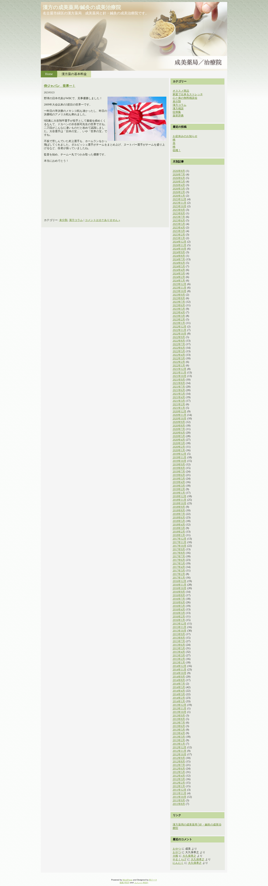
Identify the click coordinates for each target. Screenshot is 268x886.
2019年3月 (179, 485)
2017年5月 (179, 563)
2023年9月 (179, 294)
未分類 (63, 220)
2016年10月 (179, 588)
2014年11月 (179, 669)
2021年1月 (179, 407)
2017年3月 (179, 570)
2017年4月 (179, 567)
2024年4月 (179, 270)
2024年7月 (179, 259)
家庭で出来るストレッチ (188, 94)
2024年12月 (179, 241)
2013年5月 (179, 729)
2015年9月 (179, 634)
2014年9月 (179, 676)
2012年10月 (179, 754)
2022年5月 (179, 351)
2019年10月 (179, 461)
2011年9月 (179, 800)
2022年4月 (179, 354)
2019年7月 (179, 471)
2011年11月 (179, 793)
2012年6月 (179, 768)
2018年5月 (179, 521)
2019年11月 (179, 457)
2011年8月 (179, 804)
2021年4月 (179, 397)
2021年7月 (179, 386)
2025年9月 (179, 209)
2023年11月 (179, 287)
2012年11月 (179, 750)
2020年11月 (179, 415)
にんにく (178, 862)
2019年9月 (179, 464)
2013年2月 (179, 740)
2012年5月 (179, 772)
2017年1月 (179, 577)
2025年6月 (179, 220)
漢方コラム (76, 220)
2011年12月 (179, 789)
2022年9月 (179, 337)
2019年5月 (179, 478)
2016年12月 (179, 581)
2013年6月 (179, 726)
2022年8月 (179, 340)
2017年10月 (179, 545)
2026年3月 (179, 188)
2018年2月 (179, 531)
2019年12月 (179, 453)
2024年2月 (179, 277)
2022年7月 (179, 344)
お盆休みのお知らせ (185, 136)
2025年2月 (179, 234)
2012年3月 (179, 779)
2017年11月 (179, 542)
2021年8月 (179, 383)
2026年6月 (179, 178)
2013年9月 (179, 715)
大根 (175, 855)
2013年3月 (179, 736)
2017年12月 (179, 538)
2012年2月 (179, 782)
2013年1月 (179, 743)
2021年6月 (179, 390)
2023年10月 (179, 291)
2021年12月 (179, 369)
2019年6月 (179, 475)
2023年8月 (179, 298)
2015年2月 (179, 659)
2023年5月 (179, 308)
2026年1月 (179, 195)
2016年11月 (179, 584)
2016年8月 (179, 595)
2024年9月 (179, 252)
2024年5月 (179, 266)
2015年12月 (179, 623)
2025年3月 (179, 231)
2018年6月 (179, 517)
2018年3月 (179, 528)
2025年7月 (179, 217)
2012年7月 (179, 765)
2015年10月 (179, 630)
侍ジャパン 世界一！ (59, 86)
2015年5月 (179, 648)
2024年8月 (179, 255)
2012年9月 (179, 758)
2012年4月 (179, 775)
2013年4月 (179, 733)
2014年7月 (179, 683)
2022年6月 (179, 347)
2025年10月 (179, 206)
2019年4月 (179, 482)
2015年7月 (179, 641)
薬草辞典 (178, 115)
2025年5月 (179, 224)
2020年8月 (179, 425)
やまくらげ (179, 859)
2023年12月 (179, 284)
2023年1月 (179, 323)
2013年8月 (179, 719)
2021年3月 (179, 400)
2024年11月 (179, 245)
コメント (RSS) (141, 882)
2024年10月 (179, 248)
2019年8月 (179, 468)
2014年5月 (179, 687)
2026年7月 (179, 174)
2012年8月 (179, 761)
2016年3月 (179, 613)
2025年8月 (179, 213)
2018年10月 (179, 503)
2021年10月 (179, 376)
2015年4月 (179, 651)
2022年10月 (179, 333)
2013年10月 (179, 712)
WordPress (127, 880)
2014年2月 (179, 697)
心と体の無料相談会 (185, 97)
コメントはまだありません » (102, 220)
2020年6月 (179, 432)
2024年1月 (179, 280)
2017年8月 (179, 552)
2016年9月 (179, 591)
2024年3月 (179, 273)
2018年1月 (179, 535)
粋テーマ (153, 880)
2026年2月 (179, 192)
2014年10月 (179, 673)
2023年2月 (179, 319)
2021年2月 (179, 404)
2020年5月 (179, 436)
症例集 (177, 112)
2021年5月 (179, 393)
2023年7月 (179, 301)
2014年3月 (179, 694)
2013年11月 (179, 708)
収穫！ (177, 150)
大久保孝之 (189, 855)
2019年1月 (179, 492)
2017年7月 (179, 556)
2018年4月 (179, 524)
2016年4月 (179, 609)
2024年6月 (179, 262)
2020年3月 (179, 443)
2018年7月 (179, 514)
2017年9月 (179, 549)
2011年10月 (179, 796)
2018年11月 (179, 499)
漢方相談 (178, 108)
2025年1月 (179, 238)
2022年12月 (179, 326)
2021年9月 (179, 379)
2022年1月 (179, 365)
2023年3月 (179, 316)
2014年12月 (179, 666)
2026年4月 (179, 185)
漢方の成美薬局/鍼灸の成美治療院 (82, 7)
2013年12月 (179, 704)
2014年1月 (179, 701)
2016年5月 (179, 605)
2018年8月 (179, 510)
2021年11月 (179, 372)
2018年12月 (179, 496)
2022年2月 (179, 361)
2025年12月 (179, 199)
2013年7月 (179, 722)
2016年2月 (179, 616)
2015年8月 (179, 637)
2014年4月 (179, 690)
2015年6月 (179, 644)
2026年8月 (179, 171)
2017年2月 (179, 574)
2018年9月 (179, 506)
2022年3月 (179, 358)
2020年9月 (179, 422)
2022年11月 (179, 330)
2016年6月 (179, 602)
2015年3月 (179, 655)
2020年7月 (179, 429)
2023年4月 (179, 312)
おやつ (177, 848)
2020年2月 (179, 446)
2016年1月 (179, 620)
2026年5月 (179, 181)
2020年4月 (179, 439)
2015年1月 (179, 662)
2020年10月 (179, 418)
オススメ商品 (181, 90)
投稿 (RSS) (124, 882)
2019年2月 (179, 489)
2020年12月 (179, 411)
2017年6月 (179, 560)
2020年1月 (179, 450)
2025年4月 (179, 227)
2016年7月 (179, 598)
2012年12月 (179, 747)
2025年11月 (179, 202)
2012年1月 (179, 786)
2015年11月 (179, 627)
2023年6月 (179, 305)
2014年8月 (179, 680)
